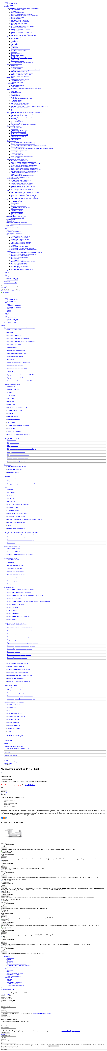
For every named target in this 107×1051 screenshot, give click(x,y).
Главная (6, 758)
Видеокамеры (15, 38)
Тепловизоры (14, 56)
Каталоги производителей (14, 233)
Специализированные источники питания (23, 186)
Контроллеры (14, 94)
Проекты (9, 251)
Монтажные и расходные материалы (17, 200)
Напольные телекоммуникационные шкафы (23, 197)
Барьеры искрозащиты (17, 174)
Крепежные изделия (16, 210)
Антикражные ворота (17, 121)
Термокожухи (14, 43)
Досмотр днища (15, 95)
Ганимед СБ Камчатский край (19, 266)
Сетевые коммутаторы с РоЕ (19, 130)
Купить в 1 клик (5, 793)
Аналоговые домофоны (17, 85)
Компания (7, 956)
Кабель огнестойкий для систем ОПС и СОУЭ (24, 142)
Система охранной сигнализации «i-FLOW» (23, 35)
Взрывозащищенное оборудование (17, 159)
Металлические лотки (17, 201)
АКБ (5, 275)
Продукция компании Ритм (18, 27)
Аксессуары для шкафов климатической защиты (24, 198)
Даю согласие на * (27, 1013)
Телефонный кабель (16, 153)
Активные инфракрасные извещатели (21, 224)
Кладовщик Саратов (16, 240)
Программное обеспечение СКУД (20, 103)
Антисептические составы (18, 80)
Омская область (15, 258)
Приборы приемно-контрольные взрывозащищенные (26, 169)
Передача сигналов (16, 53)
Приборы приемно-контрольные (20, 21)
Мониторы (14, 52)
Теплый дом (10, 221)
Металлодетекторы (16, 100)
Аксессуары (14, 44)
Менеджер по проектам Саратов (20, 239)
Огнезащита (10, 77)
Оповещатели (15, 11)
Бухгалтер (13, 245)
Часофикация (11, 219)
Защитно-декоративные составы (20, 79)
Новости (6, 272)
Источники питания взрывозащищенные (22, 175)
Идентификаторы (16, 92)
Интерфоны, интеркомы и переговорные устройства (26, 88)
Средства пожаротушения (14, 64)
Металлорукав (15, 203)
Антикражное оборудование (15, 120)
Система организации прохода (19, 107)
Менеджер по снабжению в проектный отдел (24, 249)
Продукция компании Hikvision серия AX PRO (24, 32)
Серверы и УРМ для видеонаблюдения (22, 62)
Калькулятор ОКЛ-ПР (10, 283)
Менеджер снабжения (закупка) (20, 237)
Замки (12, 109)
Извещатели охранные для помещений (22, 14)
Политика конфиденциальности (16, 964)
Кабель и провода (12, 141)
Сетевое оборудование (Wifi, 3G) (16, 216)
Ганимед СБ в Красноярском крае (20, 267)
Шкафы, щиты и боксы (14, 190)
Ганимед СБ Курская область (19, 264)
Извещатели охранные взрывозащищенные (23, 166)
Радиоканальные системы (18, 9)
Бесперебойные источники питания (21, 180)
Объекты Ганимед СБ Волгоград (20, 255)
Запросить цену (5, 896)
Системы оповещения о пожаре (20, 115)
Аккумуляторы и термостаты (19, 181)
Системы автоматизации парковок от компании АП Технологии (29, 106)
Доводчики (14, 91)
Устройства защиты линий (18, 50)
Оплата (9, 270)
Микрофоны (14, 41)
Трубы (12, 215)
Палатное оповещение (13, 227)
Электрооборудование (17, 213)
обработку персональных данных (41, 1013)
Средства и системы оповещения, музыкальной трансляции (24, 112)
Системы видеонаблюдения (15, 36)
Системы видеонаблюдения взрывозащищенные (24, 171)
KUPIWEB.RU (19, 1002)
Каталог (6, 6)
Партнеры (10, 230)
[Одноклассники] (4, 818)
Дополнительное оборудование (20, 76)
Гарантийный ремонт (13, 974)
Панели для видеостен (17, 55)
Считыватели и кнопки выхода (20, 110)
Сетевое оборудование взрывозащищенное (23, 172)
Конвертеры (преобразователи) (19, 104)
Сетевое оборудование (13, 126)
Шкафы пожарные (16, 68)
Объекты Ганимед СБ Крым (19, 263)
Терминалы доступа (16, 101)
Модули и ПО (15, 59)
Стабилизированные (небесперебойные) (22, 189)
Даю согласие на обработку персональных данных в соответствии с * (42, 1031)
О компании (10, 958)
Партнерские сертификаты (15, 973)
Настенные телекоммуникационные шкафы (23, 195)
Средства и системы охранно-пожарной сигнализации (23, 8)
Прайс (6, 2)
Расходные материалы (17, 212)
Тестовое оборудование (17, 61)
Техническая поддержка (14, 976)
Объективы (14, 46)
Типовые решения (12, 983)
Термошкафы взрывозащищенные (20, 177)
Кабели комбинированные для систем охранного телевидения (28, 145)
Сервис (6, 274)
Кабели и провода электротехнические (22, 156)
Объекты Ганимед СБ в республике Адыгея (23, 254)
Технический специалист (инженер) (21, 242)
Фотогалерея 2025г (12, 280)
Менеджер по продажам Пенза (19, 246)
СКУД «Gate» (14, 97)
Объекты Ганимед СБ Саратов (19, 257)
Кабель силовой (15, 157)
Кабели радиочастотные (17, 147)
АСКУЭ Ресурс (15, 30)
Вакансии (10, 234)
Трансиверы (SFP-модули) (18, 136)
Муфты (13, 204)
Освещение (14, 24)
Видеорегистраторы (16, 40)
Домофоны (10, 83)
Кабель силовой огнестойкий (19, 150)
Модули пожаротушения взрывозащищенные (24, 165)
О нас (5, 228)
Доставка (10, 970)
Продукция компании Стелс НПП (20, 29)
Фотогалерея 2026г (12, 278)
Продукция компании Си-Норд (20, 33)
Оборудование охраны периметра (17, 222)
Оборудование (8, 977)
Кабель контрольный (17, 154)
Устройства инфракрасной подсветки (21, 58)
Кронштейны (14, 47)
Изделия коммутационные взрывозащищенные (24, 168)
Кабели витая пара (16, 151)
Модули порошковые (17, 67)
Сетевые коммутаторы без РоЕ (19, 135)
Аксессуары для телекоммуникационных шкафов (25, 192)
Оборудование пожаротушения (20, 71)
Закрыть (3, 1034)
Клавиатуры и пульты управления (20, 49)
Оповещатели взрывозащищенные (20, 160)
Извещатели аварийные (17, 17)
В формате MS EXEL (13, 3)
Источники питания (13, 178)
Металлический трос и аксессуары (20, 207)
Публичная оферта (12, 967)
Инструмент (10, 225)
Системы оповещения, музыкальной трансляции (25, 113)
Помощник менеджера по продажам (21, 243)
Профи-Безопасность (10, 277)
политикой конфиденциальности (71, 1031)
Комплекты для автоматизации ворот (21, 98)
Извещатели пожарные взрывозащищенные (23, 162)
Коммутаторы (15, 139)
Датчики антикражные (17, 123)
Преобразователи (16, 18)
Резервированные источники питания (21, 184)
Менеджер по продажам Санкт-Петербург (23, 248)
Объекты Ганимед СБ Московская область (23, 261)
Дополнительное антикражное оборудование (23, 124)
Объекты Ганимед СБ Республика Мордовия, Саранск (26, 252)
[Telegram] (6, 818)
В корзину (3, 791)
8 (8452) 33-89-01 (16, 290)
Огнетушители (15, 65)
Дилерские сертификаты (14, 231)
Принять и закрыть (53, 1046)
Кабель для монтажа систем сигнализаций (23, 144)
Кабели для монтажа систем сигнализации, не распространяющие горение (32, 148)
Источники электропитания (19, 23)
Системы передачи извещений (19, 20)
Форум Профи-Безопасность (15, 985)
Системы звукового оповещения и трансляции (24, 117)
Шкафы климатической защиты (20, 193)
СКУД (9, 89)
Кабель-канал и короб (17, 209)
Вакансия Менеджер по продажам (20, 236)
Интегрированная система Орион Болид (22, 26)
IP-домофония (15, 86)
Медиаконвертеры (16, 138)
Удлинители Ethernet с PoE (18, 132)
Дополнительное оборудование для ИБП (22, 183)
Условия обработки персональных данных (19, 965)
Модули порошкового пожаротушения (22, 73)
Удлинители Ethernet (16, 127)
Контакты (7, 281)
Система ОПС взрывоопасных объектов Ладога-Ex (25, 163)
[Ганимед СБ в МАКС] (7, 989)
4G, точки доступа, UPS (17, 218)
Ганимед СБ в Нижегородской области (22, 269)
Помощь (6, 968)
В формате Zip (11, 5)
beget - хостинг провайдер (8, 1003)
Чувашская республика (17, 260)
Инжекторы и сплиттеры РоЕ (19, 133)
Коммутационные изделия (18, 206)
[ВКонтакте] (2, 818)
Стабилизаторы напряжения (19, 187)
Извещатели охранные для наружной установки (24, 15)
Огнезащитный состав (17, 82)
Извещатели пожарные (17, 12)
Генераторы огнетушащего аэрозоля (21, 74)
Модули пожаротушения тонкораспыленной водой (25, 70)
